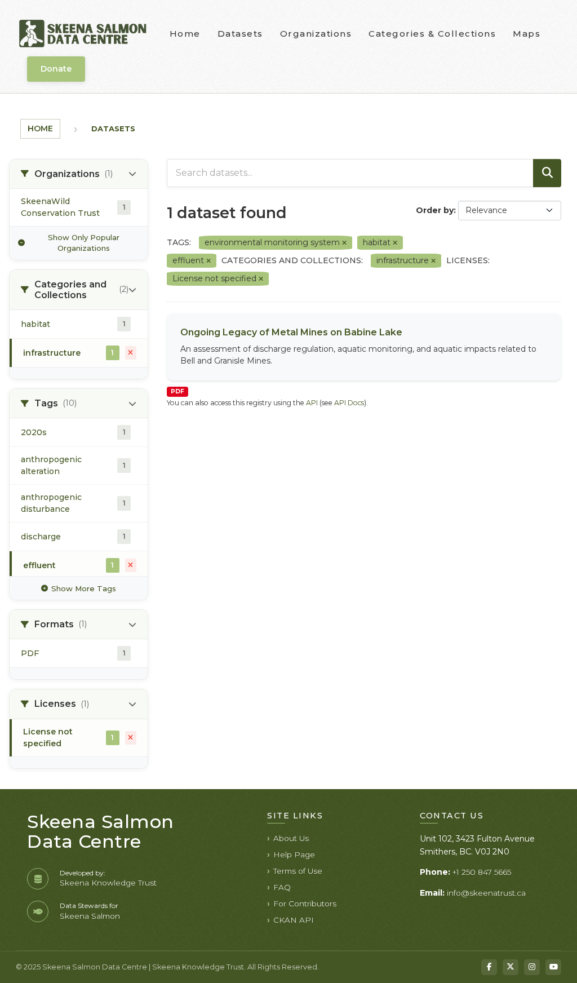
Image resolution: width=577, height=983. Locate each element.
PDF (177, 391)
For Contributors (304, 903)
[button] (79, 174)
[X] (510, 967)
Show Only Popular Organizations (83, 243)
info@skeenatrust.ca (486, 892)
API (312, 402)
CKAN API (293, 919)
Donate (56, 69)
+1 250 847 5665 (481, 871)
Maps (526, 33)
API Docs (349, 402)
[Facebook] (489, 967)
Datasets (240, 33)
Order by (435, 210)
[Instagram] (532, 967)
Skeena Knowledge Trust (108, 882)
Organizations (316, 33)
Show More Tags (83, 588)
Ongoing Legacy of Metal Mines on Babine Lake (291, 332)
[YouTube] (553, 967)
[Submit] (547, 173)
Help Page (294, 854)
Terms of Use (297, 870)
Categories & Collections (432, 33)
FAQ (282, 887)
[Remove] (344, 243)
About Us (291, 838)
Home (185, 33)
